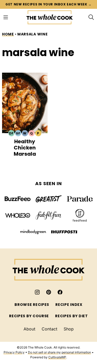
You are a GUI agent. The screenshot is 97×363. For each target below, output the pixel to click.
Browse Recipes (31, 304)
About (29, 328)
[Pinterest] (48, 292)
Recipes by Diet (71, 316)
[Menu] (5, 17)
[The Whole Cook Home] (49, 17)
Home (8, 34)
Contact (49, 328)
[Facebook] (60, 292)
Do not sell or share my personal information (59, 352)
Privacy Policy (14, 352)
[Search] (91, 17)
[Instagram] (37, 292)
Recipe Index (68, 304)
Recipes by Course (29, 316)
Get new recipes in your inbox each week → (48, 4)
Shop (69, 328)
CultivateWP (57, 357)
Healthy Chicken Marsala (25, 147)
